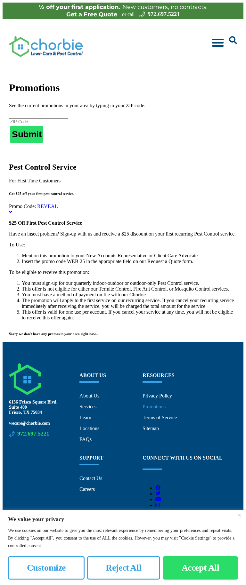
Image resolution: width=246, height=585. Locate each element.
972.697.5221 (164, 14)
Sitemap (151, 428)
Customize (46, 568)
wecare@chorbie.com (29, 423)
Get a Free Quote (91, 14)
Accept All (200, 568)
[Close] (239, 515)
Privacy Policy (157, 395)
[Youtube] (158, 499)
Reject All (123, 568)
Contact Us (90, 478)
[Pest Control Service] (10, 212)
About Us (89, 395)
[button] (217, 42)
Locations (89, 428)
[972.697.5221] (142, 14)
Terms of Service (160, 417)
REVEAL (47, 206)
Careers (87, 489)
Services (87, 406)
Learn (85, 417)
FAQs (85, 439)
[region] (123, 547)
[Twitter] (157, 493)
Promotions (154, 406)
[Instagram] (157, 505)
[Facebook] (157, 488)
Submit (26, 134)
